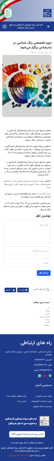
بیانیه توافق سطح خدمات (16, 396)
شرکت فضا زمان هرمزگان (19, 455)
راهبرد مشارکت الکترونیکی (41, 401)
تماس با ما (22, 401)
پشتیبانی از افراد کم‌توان (42, 406)
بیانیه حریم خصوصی (44, 396)
